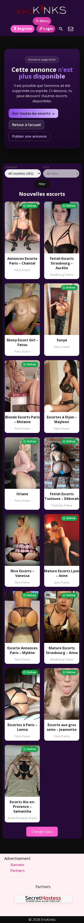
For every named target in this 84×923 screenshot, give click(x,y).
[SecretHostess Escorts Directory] (43, 899)
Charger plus (42, 831)
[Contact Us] (71, 29)
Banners (17, 864)
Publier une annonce (29, 136)
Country (11, 167)
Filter (42, 184)
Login (48, 28)
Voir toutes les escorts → (33, 113)
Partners (17, 870)
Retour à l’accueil (26, 124)
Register (24, 28)
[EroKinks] (42, 9)
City (46, 167)
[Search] (61, 29)
